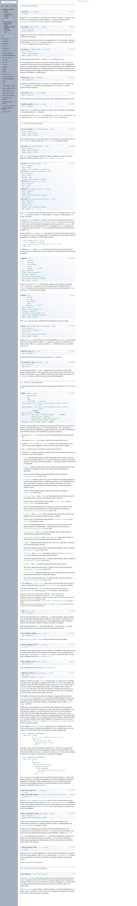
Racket (79, 1)
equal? (50, 44)
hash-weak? (62, 794)
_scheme (32, 590)
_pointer (35, 117)
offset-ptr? (25, 77)
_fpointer (34, 42)
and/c (40, 403)
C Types (6, 18)
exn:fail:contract (49, 141)
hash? (49, 794)
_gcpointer (38, 115)
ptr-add (24, 49)
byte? (28, 332)
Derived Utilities (8, 21)
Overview (6, 12)
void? (52, 129)
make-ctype (27, 735)
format (48, 770)
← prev (6, 6)
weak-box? (44, 790)
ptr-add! (24, 146)
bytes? (53, 813)
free (52, 461)
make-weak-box (27, 800)
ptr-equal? (25, 27)
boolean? (36, 12)
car (21, 376)
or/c (35, 403)
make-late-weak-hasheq (29, 794)
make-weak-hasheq (41, 800)
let (35, 741)
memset (23, 326)
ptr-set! (24, 181)
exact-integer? (33, 53)
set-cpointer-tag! (28, 362)
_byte (35, 55)
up (10, 6)
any (45, 163)
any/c (26, 14)
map (25, 244)
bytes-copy (68, 833)
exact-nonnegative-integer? (37, 169)
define (26, 240)
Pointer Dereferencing (9, 55)
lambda (29, 244)
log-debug (41, 770)
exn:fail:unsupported (27, 825)
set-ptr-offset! (27, 129)
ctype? (29, 55)
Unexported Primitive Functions (40, 222)
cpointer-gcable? (27, 104)
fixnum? (64, 403)
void (33, 611)
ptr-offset (25, 93)
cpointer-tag (26, 351)
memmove (24, 258)
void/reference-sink (28, 847)
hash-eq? (55, 794)
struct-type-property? (40, 874)
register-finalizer (28, 673)
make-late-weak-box (28, 790)
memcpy (23, 295)
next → (15, 6)
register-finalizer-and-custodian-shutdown (59, 721)
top (2, 6)
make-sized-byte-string (30, 813)
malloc (36, 240)
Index (5, 32)
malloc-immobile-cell (29, 644)
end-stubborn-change (28, 633)
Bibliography (7, 30)
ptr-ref (24, 163)
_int (40, 240)
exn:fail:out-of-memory (53, 585)
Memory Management (9, 78)
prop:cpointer (24, 21)
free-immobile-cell (44, 656)
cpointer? (24, 12)
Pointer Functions (9, 20)
